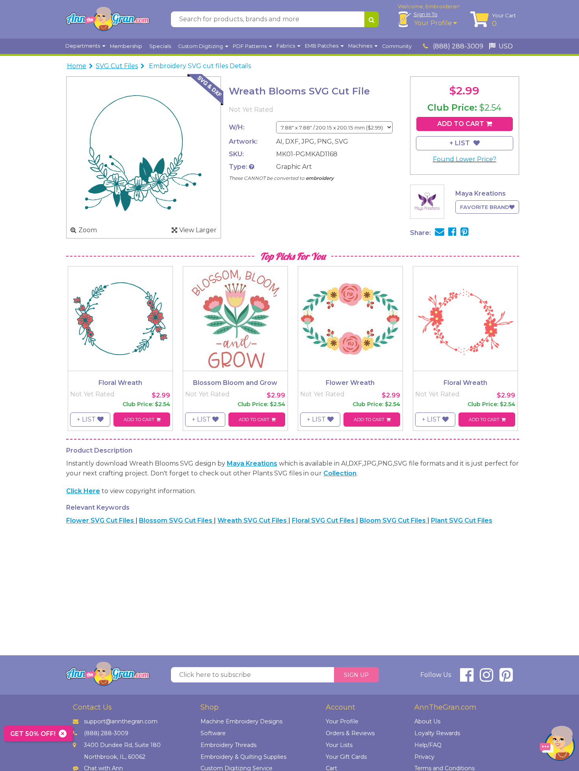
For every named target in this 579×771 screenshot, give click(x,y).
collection (339, 473)
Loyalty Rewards (437, 733)
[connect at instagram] (486, 678)
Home (76, 66)
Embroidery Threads (228, 745)
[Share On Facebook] (452, 233)
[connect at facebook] (466, 678)
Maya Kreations (252, 463)
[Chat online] (557, 745)
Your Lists (339, 745)
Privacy (424, 756)
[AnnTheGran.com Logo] (107, 19)
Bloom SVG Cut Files (393, 520)
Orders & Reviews (350, 733)
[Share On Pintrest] (464, 233)
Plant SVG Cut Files (461, 520)
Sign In (426, 14)
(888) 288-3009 (457, 46)
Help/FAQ (428, 745)
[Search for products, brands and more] (371, 19)
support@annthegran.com (121, 721)
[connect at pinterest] (506, 678)
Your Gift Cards (346, 756)
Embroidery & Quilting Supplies (243, 756)
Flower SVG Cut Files (100, 520)
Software (213, 733)
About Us (427, 721)
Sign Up (356, 675)
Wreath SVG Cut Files (252, 520)
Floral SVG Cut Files (324, 520)
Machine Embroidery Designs (241, 721)
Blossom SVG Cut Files (176, 520)
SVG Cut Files (117, 66)
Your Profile (433, 23)
